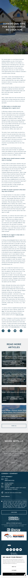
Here (3, 311)
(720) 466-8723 (15, 327)
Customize (14, 570)
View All (14, 426)
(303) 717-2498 (19, 315)
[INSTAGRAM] (7, 549)
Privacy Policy (21, 507)
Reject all (14, 566)
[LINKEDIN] (10, 549)
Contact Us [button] (14, 463)
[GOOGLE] (14, 549)
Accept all (14, 574)
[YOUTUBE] (20, 549)
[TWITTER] (17, 549)
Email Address (5, 496)
